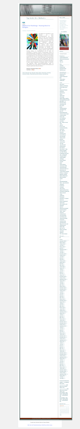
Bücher (40, 72)
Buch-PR (61, 111)
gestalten (61, 139)
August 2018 (62, 262)
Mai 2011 (61, 345)
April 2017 (61, 273)
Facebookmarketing (63, 127)
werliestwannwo (63, 225)
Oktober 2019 (62, 255)
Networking (44, 72)
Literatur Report (63, 164)
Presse (31, 74)
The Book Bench (63, 213)
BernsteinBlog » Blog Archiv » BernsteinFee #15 (64, 399)
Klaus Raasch (62, 147)
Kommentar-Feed (63, 68)
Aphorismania (62, 92)
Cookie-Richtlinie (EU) (64, 57)
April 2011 (61, 347)
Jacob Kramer (62, 142)
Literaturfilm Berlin (63, 167)
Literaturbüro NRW (63, 165)
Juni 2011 (61, 344)
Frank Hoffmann (63, 134)
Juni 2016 (61, 283)
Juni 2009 (61, 378)
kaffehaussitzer (63, 146)
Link (39, 68)
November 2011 (63, 337)
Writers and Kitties (63, 229)
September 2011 (63, 340)
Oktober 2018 (62, 260)
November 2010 (63, 354)
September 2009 (63, 374)
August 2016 (62, 280)
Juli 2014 (61, 303)
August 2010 (62, 358)
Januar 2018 (62, 266)
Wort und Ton (62, 228)
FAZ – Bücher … (63, 130)
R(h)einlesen (62, 197)
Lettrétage (62, 158)
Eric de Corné (62, 126)
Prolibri (61, 194)
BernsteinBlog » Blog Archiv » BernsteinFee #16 (64, 394)
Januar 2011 (62, 351)
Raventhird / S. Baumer (64, 198)
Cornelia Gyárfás (63, 115)
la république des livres (64, 153)
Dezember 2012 (63, 321)
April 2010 (61, 364)
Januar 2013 (62, 320)
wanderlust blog (63, 221)
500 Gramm (62, 84)
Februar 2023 (62, 246)
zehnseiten (62, 230)
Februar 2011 (62, 350)
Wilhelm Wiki (62, 226)
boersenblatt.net (63, 104)
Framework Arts (63, 133)
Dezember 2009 (63, 369)
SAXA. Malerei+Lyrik (63, 204)
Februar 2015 (62, 299)
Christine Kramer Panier (64, 113)
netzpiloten (62, 184)
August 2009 (62, 375)
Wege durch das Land (64, 223)
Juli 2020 (61, 251)
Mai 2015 (61, 294)
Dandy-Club (62, 116)
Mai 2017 (61, 272)
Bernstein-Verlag (35, 72)
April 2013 (61, 316)
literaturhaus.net (63, 170)
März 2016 (62, 284)
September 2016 (63, 279)
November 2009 (63, 371)
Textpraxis (62, 212)
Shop (33, 69)
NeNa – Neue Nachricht (64, 182)
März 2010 (62, 365)
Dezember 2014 (63, 300)
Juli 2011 (61, 343)
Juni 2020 (61, 252)
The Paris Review (63, 215)
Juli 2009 (61, 376)
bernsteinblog (45, 74)
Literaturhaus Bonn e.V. (64, 168)
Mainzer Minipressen (63, 175)
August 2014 (62, 301)
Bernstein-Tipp (28, 72)
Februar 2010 (62, 367)
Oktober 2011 (62, 338)
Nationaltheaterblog (63, 181)
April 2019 (61, 259)
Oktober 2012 (62, 324)
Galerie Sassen (62, 137)
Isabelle (61, 382)
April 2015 (61, 296)
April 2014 (61, 304)
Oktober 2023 (62, 243)
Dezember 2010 (63, 352)
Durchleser (62, 120)
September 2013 (63, 311)
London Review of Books (64, 171)
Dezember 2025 (63, 241)
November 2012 (63, 323)
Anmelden (61, 65)
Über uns (61, 61)
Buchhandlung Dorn (63, 112)
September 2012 (63, 326)
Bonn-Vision (62, 105)
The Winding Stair (63, 216)
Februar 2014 (62, 307)
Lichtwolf (61, 161)
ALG (60, 88)
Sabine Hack (62, 202)
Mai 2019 (61, 258)
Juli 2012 (61, 327)
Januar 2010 (62, 368)
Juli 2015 (61, 292)
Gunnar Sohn (62, 140)
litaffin (61, 163)
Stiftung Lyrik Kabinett (64, 208)
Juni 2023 (61, 245)
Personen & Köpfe (25, 74)
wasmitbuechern (63, 222)
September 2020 (63, 249)
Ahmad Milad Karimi (63, 87)
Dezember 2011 (63, 335)
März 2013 (62, 317)
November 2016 (63, 276)
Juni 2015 (61, 293)
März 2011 (62, 348)
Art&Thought (62, 95)
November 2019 (63, 253)
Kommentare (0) (36, 74)
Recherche (62, 199)
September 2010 (63, 357)
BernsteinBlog (46, 12)
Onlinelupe (62, 187)
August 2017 (62, 268)
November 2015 (63, 289)
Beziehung (50, 419)
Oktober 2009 (62, 372)
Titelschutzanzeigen (63, 218)
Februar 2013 (62, 318)
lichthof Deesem (63, 160)
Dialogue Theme (35, 419)
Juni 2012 (61, 328)
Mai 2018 (61, 263)
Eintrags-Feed (62, 67)
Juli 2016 (61, 282)
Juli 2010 (61, 359)
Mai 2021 (61, 248)
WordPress (48, 418)
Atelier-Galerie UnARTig (64, 98)
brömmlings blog (63, 109)
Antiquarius (62, 91)
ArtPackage (62, 97)
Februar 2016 (62, 286)
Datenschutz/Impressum (64, 59)
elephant (61, 125)
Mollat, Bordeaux (63, 177)
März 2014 (62, 306)
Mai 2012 (61, 330)
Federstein (62, 132)
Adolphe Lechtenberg (64, 85)
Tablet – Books (62, 211)
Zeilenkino (61, 232)
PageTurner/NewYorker (64, 189)
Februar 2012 (62, 333)
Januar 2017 (62, 275)
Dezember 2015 (63, 287)
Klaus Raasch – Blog (63, 149)
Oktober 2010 (62, 355)
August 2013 (62, 313)
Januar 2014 (62, 309)
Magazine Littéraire (63, 174)
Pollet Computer (63, 192)
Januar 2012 (62, 334)
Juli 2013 (61, 314)
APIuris (61, 94)
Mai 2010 (61, 362)
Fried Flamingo (62, 136)
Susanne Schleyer (63, 209)
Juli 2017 (61, 269)
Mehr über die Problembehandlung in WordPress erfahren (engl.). (40, 425)
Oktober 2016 (62, 277)
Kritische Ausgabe (63, 150)
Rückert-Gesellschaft (64, 201)
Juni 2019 (61, 256)
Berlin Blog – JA (63, 101)
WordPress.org (62, 70)
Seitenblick (62, 205)
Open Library (62, 188)
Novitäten (49, 72)
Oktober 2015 (62, 290)
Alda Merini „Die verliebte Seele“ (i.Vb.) (64, 386)
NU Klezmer (62, 185)
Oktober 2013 (62, 310)
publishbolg (62, 195)
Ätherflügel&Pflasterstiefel (65, 99)
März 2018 (62, 265)
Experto (45, 419)
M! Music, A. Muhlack (64, 172)
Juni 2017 (61, 270)
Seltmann (61, 206)
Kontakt (61, 60)
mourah (61, 178)
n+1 (60, 180)
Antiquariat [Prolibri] (63, 90)
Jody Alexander (63, 144)
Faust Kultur (62, 129)
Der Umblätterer (63, 118)
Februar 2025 (62, 242)
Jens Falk (61, 143)
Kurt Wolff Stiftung (63, 151)
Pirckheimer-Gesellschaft (64, 191)
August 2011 (62, 341)
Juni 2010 (61, 361)
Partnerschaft (56, 419)
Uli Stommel (62, 219)
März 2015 (62, 297)
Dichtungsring (62, 119)
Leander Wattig (62, 157)
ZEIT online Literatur (63, 233)
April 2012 (61, 331)
